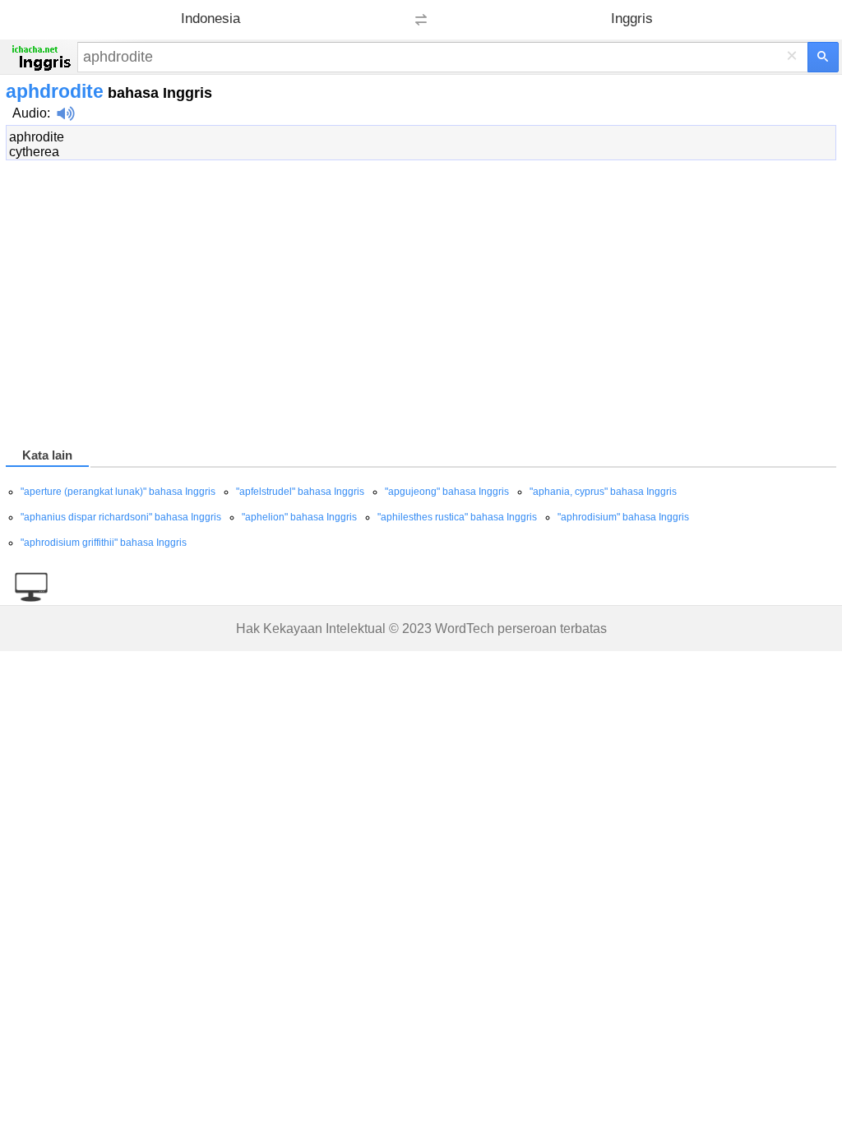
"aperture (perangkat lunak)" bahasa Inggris (118, 491)
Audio (29, 113)
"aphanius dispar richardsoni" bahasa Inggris (121, 517)
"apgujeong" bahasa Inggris (447, 491)
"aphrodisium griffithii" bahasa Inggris (104, 542)
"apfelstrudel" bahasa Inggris (300, 491)
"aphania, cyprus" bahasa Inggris (603, 491)
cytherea (34, 152)
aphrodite (36, 137)
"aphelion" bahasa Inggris (299, 517)
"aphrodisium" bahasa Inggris (623, 517)
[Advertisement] (421, 307)
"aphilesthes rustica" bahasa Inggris (457, 517)
